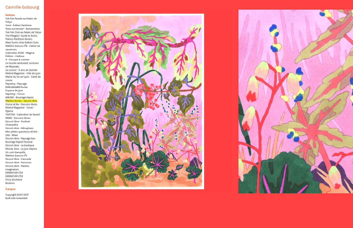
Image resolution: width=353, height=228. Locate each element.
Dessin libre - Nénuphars (20, 128)
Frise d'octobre (14, 179)
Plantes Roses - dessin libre (21, 100)
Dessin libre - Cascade (18, 159)
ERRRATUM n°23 (14, 172)
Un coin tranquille (15, 152)
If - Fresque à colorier (17, 59)
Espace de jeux (14, 90)
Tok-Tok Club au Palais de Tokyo (23, 32)
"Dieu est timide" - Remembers (23, 28)
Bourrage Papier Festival (19, 141)
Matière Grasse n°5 (16, 155)
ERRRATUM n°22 (14, 176)
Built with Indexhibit (16, 198)
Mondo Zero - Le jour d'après (21, 148)
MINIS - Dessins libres (18, 118)
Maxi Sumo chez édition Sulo (22, 42)
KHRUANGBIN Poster (17, 87)
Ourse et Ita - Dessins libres (21, 104)
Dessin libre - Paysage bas (20, 138)
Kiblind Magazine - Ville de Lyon (23, 73)
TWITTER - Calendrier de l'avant (23, 114)
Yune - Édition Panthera (18, 25)
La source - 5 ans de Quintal (21, 70)
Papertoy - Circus (15, 93)
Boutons (10, 183)
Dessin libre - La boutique (20, 145)
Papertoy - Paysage (16, 83)
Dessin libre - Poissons (18, 162)
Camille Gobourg (22, 7)
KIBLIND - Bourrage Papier (20, 97)
